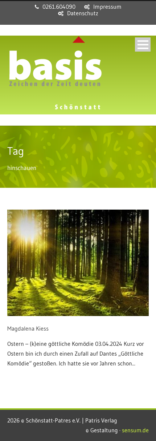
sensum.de (135, 430)
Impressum (107, 6)
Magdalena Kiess (28, 328)
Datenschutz (82, 13)
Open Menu (143, 44)
